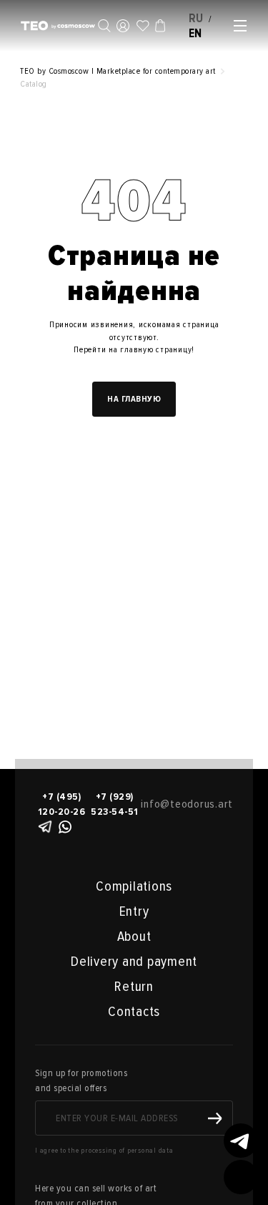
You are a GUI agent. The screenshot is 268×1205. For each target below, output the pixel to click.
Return (134, 986)
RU (196, 18)
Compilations (134, 886)
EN (196, 33)
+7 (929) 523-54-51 (115, 804)
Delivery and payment (134, 961)
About (134, 936)
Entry (134, 911)
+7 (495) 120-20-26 (62, 804)
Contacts (134, 1011)
